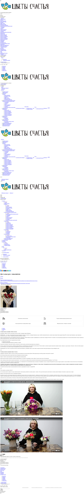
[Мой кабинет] (0, 178)
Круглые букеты (9, 235)
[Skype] (9, 270)
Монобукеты (8, 222)
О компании (2, 467)
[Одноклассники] (2, 270)
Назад (6, 201)
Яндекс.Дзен (4, 70)
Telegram (3, 265)
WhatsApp (4, 69)
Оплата (3, 328)
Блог (1, 471)
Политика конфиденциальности (37, 487)
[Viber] (6, 270)
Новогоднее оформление (26, 280)
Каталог (5, 202)
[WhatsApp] (7, 270)
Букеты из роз (2, 469)
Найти (2, 489)
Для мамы (17, 283)
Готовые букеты (3, 468)
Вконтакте (4, 66)
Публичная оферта (25, 487)
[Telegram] (10, 270)
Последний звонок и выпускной (24, 283)
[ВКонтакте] (1, 270)
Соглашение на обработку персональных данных (53, 487)
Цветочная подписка (33, 280)
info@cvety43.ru (3, 483)
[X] (5, 270)
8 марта (9, 283)
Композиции (8, 231)
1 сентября (6, 283)
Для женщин (2, 283)
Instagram (3, 67)
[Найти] (1, 14)
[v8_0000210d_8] (8, 307)
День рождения (13, 283)
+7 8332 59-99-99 (3, 54)
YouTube (3, 68)
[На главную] (42, 77)
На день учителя (3, 474)
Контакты (2, 472)
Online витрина (2, 280)
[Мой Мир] (3, 270)
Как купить (6, 243)
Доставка (3, 329)
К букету (7, 206)
